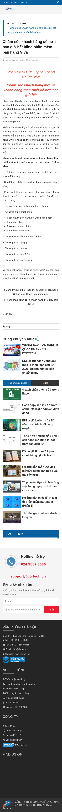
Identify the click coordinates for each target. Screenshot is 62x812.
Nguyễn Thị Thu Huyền (14, 60)
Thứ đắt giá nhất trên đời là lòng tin (40, 515)
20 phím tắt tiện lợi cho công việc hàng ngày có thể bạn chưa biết (40, 486)
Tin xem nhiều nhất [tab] (17, 383)
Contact (15, 2)
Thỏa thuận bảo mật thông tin (20, 684)
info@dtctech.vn (21, 649)
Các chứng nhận (13, 740)
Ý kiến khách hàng (14, 698)
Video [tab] (45, 383)
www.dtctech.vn (22, 654)
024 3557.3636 (33, 564)
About (6, 2)
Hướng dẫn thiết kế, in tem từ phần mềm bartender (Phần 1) (39, 501)
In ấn (9, 313)
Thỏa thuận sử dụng (14, 679)
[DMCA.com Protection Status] (15, 744)
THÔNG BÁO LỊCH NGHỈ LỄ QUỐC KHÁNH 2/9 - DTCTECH (40, 349)
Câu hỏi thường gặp (14, 688)
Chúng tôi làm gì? (14, 730)
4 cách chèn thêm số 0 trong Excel (40, 391)
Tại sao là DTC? (12, 735)
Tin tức (24, 2)
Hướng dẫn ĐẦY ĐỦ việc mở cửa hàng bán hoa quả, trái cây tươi (40, 470)
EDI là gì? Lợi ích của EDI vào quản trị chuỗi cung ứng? (38, 424)
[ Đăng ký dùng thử (14, 289)
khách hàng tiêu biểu (41, 299)
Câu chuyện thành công (16, 693)
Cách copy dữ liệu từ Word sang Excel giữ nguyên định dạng (40, 409)
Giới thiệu (9, 726)
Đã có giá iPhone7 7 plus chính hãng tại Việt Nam (38, 453)
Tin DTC (22, 23)
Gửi (51, 609)
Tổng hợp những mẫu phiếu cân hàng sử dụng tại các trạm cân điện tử (40, 439)
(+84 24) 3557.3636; (19, 640)
